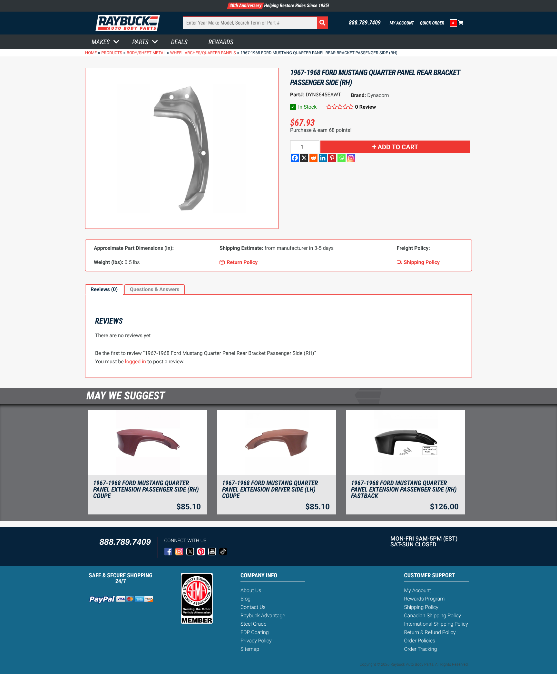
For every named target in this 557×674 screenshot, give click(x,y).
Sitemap (249, 649)
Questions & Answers (154, 289)
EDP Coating (254, 632)
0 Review (365, 107)
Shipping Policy (421, 607)
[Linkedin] (323, 158)
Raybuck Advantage (262, 615)
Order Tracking (420, 649)
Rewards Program (424, 599)
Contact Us (253, 607)
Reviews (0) (104, 289)
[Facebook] (295, 158)
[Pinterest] (332, 158)
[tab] (104, 289)
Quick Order (432, 23)
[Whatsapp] (341, 158)
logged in (135, 361)
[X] (304, 158)
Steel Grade (253, 624)
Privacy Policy (256, 641)
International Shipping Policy (436, 624)
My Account (402, 23)
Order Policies (419, 641)
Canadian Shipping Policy (432, 615)
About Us (250, 590)
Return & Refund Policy (429, 632)
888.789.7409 (365, 23)
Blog (245, 599)
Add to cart (398, 147)
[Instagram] (351, 158)
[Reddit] (313, 158)
